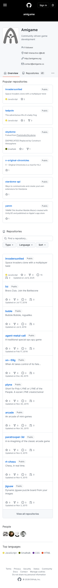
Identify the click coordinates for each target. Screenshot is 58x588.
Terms (8, 569)
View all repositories (27, 513)
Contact (24, 571)
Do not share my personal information (29, 574)
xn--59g (10, 360)
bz (6, 286)
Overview (13, 73)
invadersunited (14, 258)
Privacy (17, 569)
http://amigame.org (32, 58)
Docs (15, 571)
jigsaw (9, 486)
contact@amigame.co (34, 64)
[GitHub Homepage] (19, 579)
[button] (52, 73)
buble (8, 311)
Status (36, 569)
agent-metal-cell (15, 335)
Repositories (35, 73)
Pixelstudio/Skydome (26, 135)
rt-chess (10, 461)
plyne (8, 384)
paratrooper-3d (14, 437)
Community (47, 569)
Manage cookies (37, 571)
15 (41, 275)
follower (28, 47)
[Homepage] (29, 5)
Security (27, 569)
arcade (9, 412)
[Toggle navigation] (5, 5)
